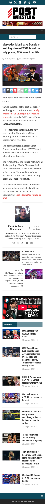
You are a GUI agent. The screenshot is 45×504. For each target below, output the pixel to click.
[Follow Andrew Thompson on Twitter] (21, 243)
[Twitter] (15, 2)
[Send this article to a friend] (18, 90)
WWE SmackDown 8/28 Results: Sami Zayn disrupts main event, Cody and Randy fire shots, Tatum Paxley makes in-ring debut (31, 357)
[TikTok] (30, 2)
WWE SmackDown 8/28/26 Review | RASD (30, 333)
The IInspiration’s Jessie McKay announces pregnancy (32, 437)
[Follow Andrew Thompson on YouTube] (26, 243)
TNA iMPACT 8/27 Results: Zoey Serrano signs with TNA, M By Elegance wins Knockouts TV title (32, 458)
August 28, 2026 (31, 340)
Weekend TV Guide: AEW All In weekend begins (31, 478)
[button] (41, 31)
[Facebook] (25, 2)
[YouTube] (34, 2)
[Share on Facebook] (4, 90)
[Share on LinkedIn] (11, 90)
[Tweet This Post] (8, 90)
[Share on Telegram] (33, 90)
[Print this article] (22, 90)
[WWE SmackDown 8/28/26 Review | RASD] (11, 334)
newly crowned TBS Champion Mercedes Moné (20, 113)
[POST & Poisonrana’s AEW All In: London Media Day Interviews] (11, 381)
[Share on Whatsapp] (26, 90)
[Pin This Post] (15, 90)
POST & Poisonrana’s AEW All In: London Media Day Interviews (32, 380)
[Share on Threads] (40, 90)
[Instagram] (20, 2)
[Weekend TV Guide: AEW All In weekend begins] (11, 479)
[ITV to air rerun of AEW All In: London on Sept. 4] (11, 398)
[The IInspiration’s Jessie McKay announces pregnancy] (11, 438)
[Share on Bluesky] (36, 90)
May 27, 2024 (10, 59)
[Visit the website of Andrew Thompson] (13, 243)
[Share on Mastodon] (29, 90)
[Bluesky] (10, 2)
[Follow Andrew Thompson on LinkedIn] (30, 243)
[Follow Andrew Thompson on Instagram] (17, 243)
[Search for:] (22, 37)
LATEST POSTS (10, 324)
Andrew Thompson (27, 59)
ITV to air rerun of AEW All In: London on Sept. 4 (32, 397)
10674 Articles (36, 227)
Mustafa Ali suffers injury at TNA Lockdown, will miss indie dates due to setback (31, 417)
